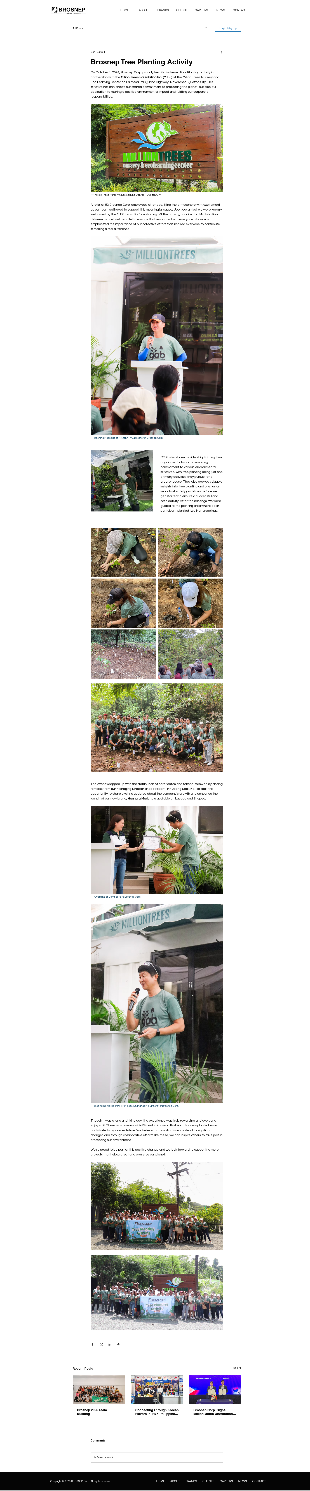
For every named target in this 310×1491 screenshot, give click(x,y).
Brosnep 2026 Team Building (92, 1412)
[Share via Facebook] (92, 1344)
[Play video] (157, 1292)
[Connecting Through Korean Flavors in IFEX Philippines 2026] (157, 1389)
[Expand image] (123, 552)
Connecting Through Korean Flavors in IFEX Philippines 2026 (157, 1412)
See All (237, 1368)
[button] (206, 28)
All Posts (78, 28)
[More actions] (221, 52)
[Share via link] (118, 1344)
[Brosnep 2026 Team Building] (99, 1389)
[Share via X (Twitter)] (101, 1344)
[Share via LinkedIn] (110, 1344)
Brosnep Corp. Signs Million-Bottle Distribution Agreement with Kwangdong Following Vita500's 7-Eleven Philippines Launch (213, 1412)
